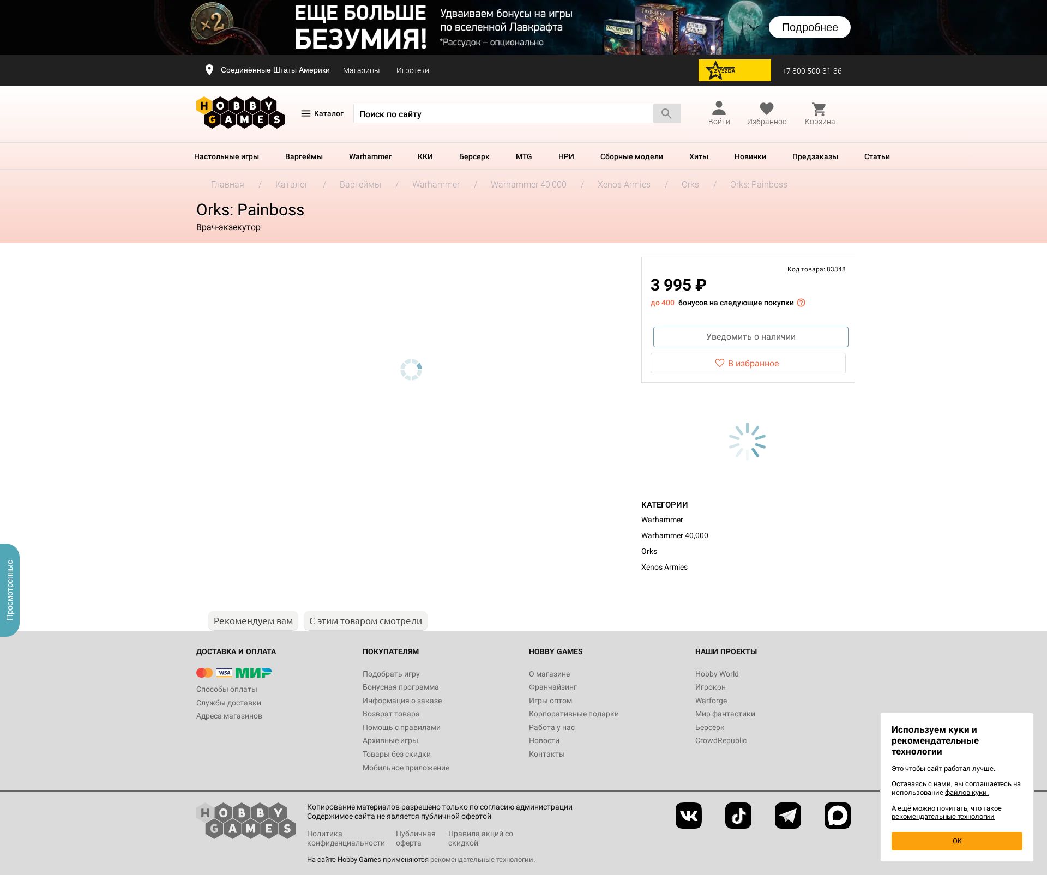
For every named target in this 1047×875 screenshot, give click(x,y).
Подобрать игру (391, 673)
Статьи (877, 156)
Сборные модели (631, 156)
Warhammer (370, 156)
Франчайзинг (553, 687)
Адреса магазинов (229, 715)
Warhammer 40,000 (674, 535)
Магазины (361, 70)
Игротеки (412, 70)
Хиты (698, 156)
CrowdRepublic (721, 740)
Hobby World (717, 673)
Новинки (750, 156)
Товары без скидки (397, 754)
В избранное (753, 363)
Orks (649, 551)
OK (957, 841)
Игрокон (710, 687)
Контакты (547, 754)
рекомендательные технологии (481, 859)
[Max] (838, 815)
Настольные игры (226, 156)
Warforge (711, 700)
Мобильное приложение (406, 767)
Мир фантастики (725, 713)
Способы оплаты (226, 689)
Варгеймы (304, 156)
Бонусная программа (401, 687)
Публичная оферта (416, 838)
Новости (544, 740)
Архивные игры (390, 740)
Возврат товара (391, 713)
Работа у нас (552, 727)
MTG (524, 156)
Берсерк (474, 156)
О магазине (549, 673)
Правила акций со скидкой (480, 838)
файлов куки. (967, 792)
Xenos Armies (664, 567)
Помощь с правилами (402, 727)
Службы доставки (228, 702)
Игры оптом (550, 700)
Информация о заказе (402, 700)
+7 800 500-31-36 (812, 71)
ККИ (425, 156)
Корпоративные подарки (574, 713)
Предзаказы (815, 156)
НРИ (566, 156)
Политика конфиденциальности (346, 838)
